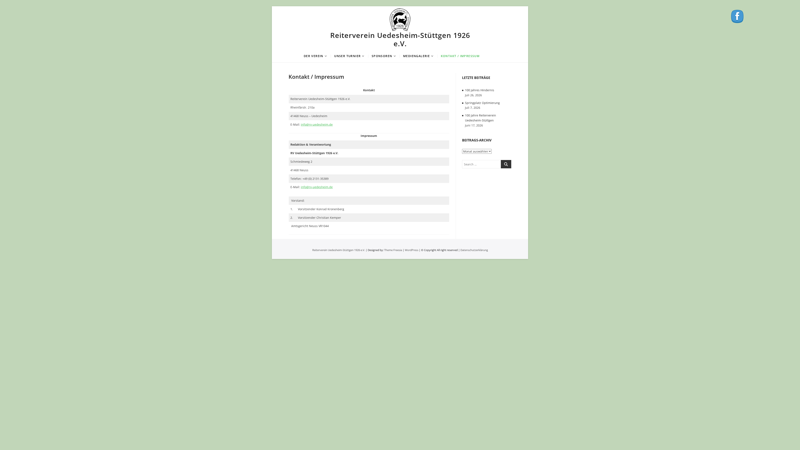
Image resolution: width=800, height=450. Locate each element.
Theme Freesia (393, 250)
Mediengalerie (416, 56)
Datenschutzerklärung (474, 250)
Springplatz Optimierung (482, 103)
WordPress (411, 250)
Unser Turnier (347, 56)
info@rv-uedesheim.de (317, 124)
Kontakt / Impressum (460, 56)
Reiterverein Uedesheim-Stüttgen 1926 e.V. (400, 39)
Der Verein (313, 56)
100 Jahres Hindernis (479, 90)
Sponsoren (382, 56)
